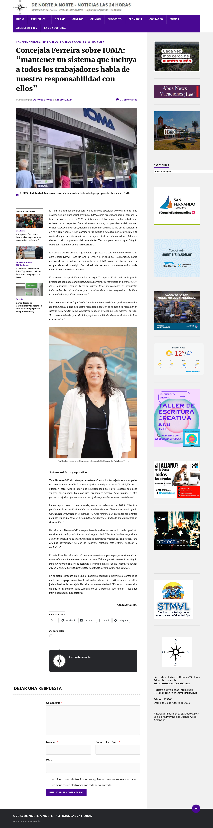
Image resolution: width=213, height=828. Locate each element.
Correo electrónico (108, 742)
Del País (60, 19)
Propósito (115, 19)
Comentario (54, 702)
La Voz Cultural (55, 28)
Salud (91, 42)
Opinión (95, 19)
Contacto (156, 19)
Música (174, 19)
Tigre (100, 42)
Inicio (20, 19)
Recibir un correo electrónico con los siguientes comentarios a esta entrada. (93, 779)
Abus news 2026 (26, 28)
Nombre (52, 742)
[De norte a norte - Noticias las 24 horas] (106, 7)
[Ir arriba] (196, 809)
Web (49, 759)
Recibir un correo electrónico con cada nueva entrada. (81, 784)
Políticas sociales (73, 42)
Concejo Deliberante (31, 42)
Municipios (38, 19)
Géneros (77, 19)
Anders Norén (32, 821)
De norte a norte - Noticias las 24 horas (58, 816)
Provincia (135, 19)
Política (53, 42)
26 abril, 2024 (64, 99)
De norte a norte (42, 99)
